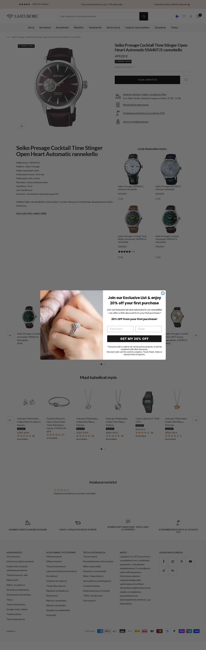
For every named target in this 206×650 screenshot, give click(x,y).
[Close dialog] (162, 293)
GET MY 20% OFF (134, 338)
